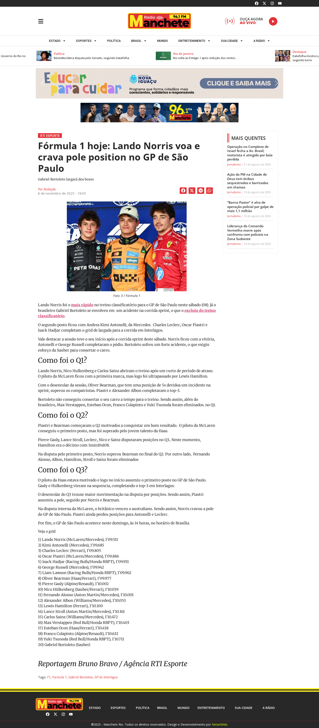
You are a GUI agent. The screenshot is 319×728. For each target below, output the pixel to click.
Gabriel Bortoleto (80, 677)
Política (114, 41)
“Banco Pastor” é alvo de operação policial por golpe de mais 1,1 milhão (250, 206)
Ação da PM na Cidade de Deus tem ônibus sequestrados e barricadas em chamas (247, 180)
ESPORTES (84, 41)
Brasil (136, 41)
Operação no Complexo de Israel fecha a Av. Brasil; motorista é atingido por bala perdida (250, 153)
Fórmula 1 (59, 677)
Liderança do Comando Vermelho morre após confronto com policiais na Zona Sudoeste (247, 232)
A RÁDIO (259, 41)
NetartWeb (219, 724)
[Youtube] (279, 3)
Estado (55, 41)
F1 (48, 677)
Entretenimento (191, 41)
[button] (77, 56)
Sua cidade (229, 41)
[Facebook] (256, 3)
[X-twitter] (264, 3)
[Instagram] (272, 3)
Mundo (162, 41)
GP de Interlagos (106, 677)
